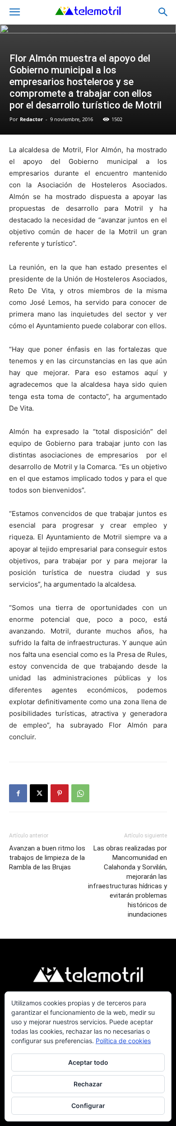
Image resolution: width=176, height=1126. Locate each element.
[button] (14, 12)
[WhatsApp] (80, 793)
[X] (39, 793)
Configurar (88, 1105)
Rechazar (88, 1084)
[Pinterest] (60, 793)
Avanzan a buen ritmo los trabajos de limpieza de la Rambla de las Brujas (47, 857)
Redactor (31, 119)
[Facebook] (18, 793)
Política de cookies (123, 1041)
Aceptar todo (88, 1062)
